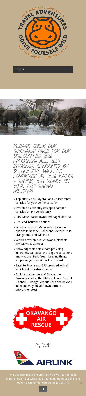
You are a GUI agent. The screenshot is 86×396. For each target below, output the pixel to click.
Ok (43, 389)
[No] (81, 383)
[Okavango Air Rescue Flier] (43, 320)
